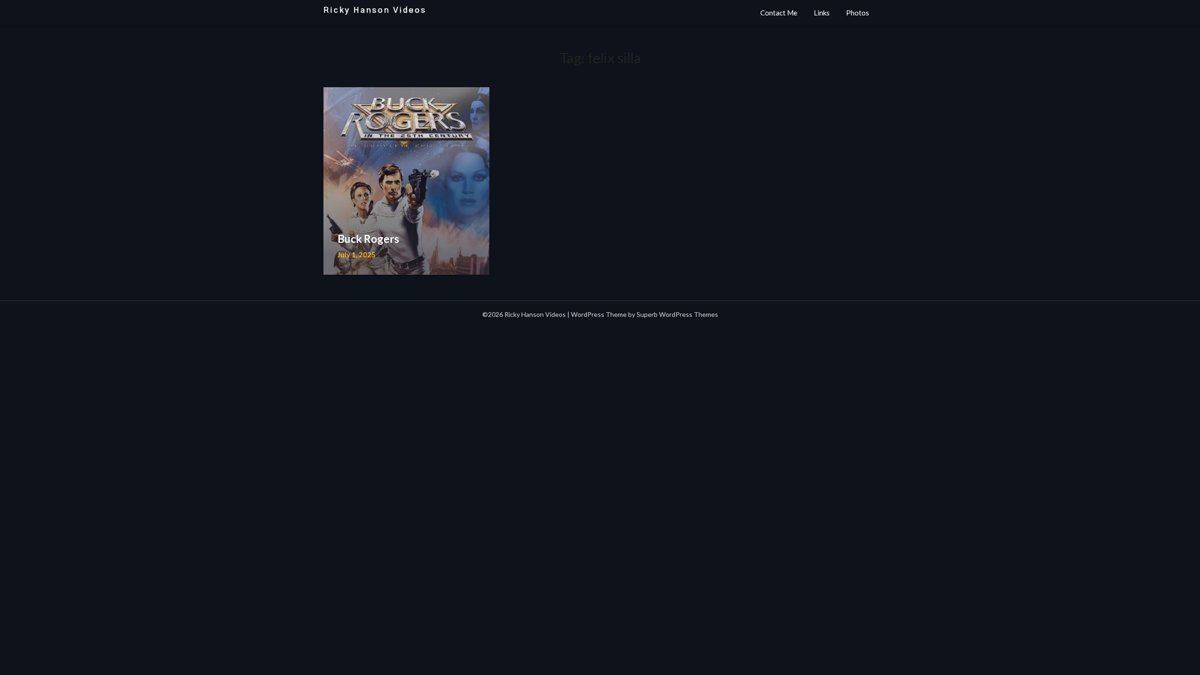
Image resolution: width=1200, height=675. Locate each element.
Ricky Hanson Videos (375, 10)
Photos (857, 12)
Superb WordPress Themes (677, 314)
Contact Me (778, 12)
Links (822, 12)
